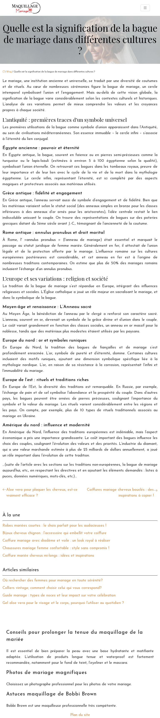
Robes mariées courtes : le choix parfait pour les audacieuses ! (54, 526)
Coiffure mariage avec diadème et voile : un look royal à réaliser (56, 541)
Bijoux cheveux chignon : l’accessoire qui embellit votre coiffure (54, 533)
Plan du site (80, 715)
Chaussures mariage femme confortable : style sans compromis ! (55, 548)
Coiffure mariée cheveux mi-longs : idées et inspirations (48, 556)
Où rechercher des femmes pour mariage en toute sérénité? (52, 580)
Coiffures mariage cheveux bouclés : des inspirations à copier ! (120, 493)
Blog (9, 72)
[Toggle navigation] (145, 8)
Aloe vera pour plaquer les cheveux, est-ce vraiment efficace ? (42, 493)
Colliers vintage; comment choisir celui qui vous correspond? (51, 588)
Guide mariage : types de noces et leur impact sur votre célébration (59, 595)
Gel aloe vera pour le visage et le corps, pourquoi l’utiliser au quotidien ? (63, 603)
